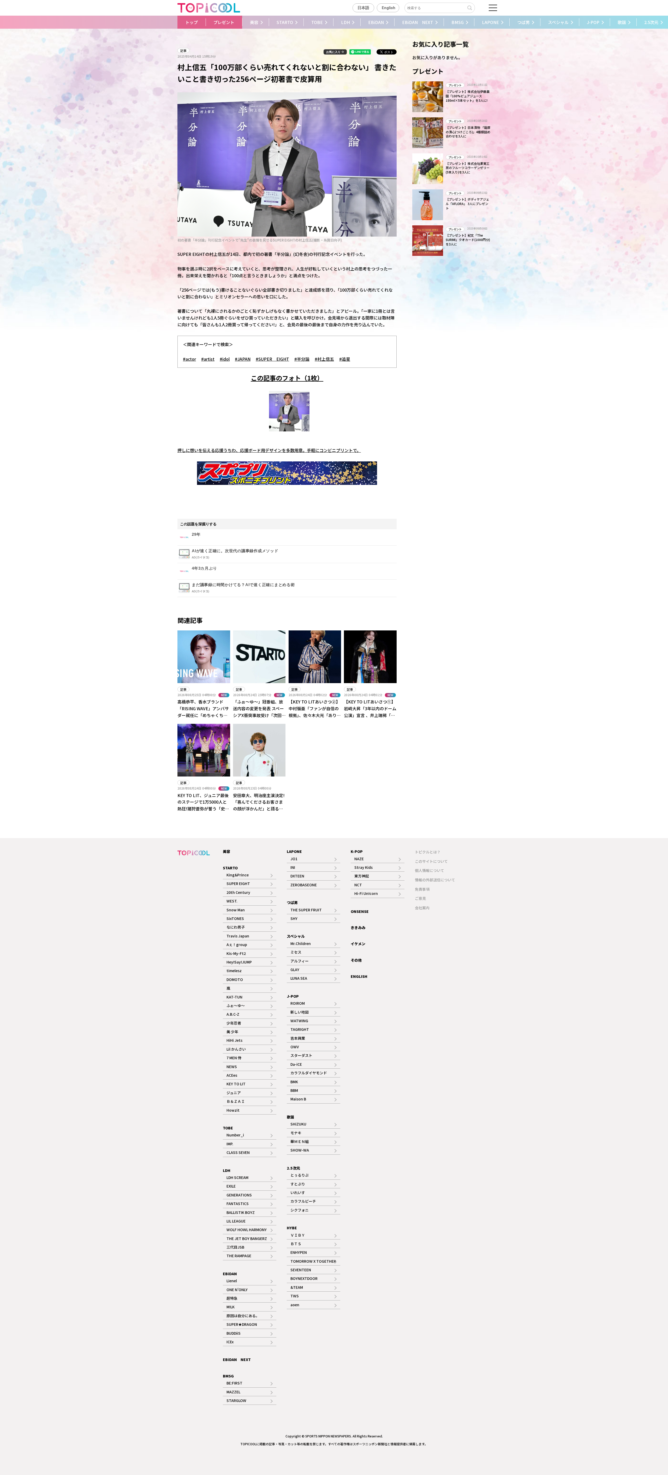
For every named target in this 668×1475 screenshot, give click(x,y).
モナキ (295, 1132)
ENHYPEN (298, 1252)
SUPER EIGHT (238, 883)
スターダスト (301, 1055)
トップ (191, 22)
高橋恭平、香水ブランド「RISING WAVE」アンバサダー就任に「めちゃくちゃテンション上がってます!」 (203, 712)
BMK (294, 1081)
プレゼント (223, 22)
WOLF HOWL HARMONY (246, 1229)
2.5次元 (293, 1168)
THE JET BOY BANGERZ (246, 1238)
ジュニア (233, 1092)
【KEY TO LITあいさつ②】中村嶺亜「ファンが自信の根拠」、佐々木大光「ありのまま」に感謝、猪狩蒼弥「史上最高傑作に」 (315, 715)
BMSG (457, 22)
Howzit (233, 1110)
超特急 (231, 1298)
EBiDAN (376, 22)
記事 (183, 50)
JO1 (293, 858)
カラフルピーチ (303, 1201)
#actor (189, 359)
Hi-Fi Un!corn (366, 893)
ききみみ (358, 927)
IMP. (229, 1143)
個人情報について (429, 870)
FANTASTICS (237, 1203)
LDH (345, 22)
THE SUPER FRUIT (306, 909)
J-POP (593, 22)
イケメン (358, 943)
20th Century (238, 892)
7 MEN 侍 (233, 1057)
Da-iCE (296, 1064)
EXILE (231, 1186)
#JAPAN (242, 359)
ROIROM (297, 1003)
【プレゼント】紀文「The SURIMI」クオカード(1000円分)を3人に (468, 239)
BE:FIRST (234, 1383)
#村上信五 (324, 359)
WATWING (299, 1020)
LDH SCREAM (237, 1177)
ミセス (295, 952)
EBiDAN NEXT (417, 22)
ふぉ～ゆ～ (235, 1005)
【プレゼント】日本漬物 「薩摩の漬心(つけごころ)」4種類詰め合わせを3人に (468, 132)
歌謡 (622, 22)
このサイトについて (431, 861)
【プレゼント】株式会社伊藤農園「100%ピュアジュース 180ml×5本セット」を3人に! (468, 96)
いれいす (297, 1192)
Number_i (235, 1134)
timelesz (234, 970)
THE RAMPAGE (238, 1255)
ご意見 (420, 898)
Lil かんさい (236, 1049)
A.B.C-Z (232, 1014)
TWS (294, 1295)
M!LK (230, 1306)
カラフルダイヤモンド (308, 1072)
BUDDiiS (233, 1333)
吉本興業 (297, 1038)
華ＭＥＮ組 (299, 1141)
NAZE (359, 858)
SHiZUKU (298, 1124)
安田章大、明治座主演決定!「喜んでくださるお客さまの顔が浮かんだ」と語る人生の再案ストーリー (259, 805)
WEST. (231, 901)
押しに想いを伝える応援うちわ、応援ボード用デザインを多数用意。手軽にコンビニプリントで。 (269, 450)
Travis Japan (237, 935)
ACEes (231, 1075)
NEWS (231, 1066)
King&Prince (237, 874)
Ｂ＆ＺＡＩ (235, 1101)
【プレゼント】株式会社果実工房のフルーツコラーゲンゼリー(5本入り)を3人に (468, 167)
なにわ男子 (235, 927)
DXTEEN (297, 875)
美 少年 (232, 1031)
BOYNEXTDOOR (304, 1278)
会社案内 (422, 907)
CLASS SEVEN (238, 1152)
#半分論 (301, 359)
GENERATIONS (239, 1194)
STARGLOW (236, 1400)
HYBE (292, 1227)
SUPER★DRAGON (241, 1324)
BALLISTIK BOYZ (240, 1212)
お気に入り (333, 51)
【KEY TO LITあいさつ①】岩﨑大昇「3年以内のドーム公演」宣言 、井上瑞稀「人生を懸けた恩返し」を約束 (370, 712)
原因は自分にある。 (242, 1315)
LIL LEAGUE (236, 1221)
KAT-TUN (234, 997)
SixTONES (235, 918)
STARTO (285, 22)
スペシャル (558, 22)
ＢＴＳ (295, 1243)
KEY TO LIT (236, 1083)
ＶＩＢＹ (297, 1235)
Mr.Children (300, 943)
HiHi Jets (234, 1040)
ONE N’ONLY (237, 1289)
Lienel (231, 1280)
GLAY (294, 969)
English (388, 7)
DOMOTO (234, 979)
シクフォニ (299, 1210)
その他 (356, 960)
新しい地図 (299, 1012)
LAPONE (490, 22)
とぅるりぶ (299, 1175)
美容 (254, 22)
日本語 (363, 7)
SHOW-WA (299, 1150)
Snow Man (235, 909)
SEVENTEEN (300, 1269)
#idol (225, 359)
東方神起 (361, 875)
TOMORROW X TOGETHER (313, 1261)
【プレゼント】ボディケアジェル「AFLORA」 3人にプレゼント (467, 203)
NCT (358, 884)
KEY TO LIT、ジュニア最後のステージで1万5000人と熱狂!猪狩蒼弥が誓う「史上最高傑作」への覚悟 (203, 805)
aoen (294, 1304)
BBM (294, 1090)
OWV (294, 1046)
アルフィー (299, 961)
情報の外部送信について (435, 879)
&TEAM (296, 1287)
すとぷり (297, 1184)
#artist (207, 359)
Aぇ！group (236, 944)
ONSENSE (360, 911)
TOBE (317, 22)
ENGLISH (359, 976)
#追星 (344, 359)
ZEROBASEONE (303, 884)
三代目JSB (235, 1247)
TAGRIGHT (299, 1029)
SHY (293, 918)
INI (292, 867)
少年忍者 (233, 1023)
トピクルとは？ (427, 851)
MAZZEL (233, 1391)
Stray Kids (363, 867)
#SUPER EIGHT (272, 359)
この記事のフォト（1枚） (287, 377)
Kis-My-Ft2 (236, 953)
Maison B (298, 1098)
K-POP (357, 851)
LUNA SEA (298, 978)
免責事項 (422, 889)
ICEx (230, 1341)
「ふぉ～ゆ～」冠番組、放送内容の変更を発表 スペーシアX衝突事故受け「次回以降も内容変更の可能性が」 (260, 712)
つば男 (523, 22)
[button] (170, 22)
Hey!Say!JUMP (239, 962)
